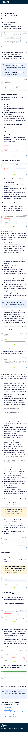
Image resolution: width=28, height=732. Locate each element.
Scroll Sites (20, 728)
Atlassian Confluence (5, 730)
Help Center (13, 2)
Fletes (2, 5)
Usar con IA (5, 10)
